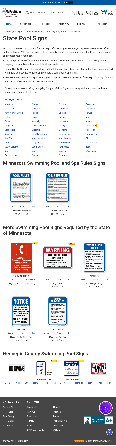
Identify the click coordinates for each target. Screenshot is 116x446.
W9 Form (57, 430)
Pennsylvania (65, 142)
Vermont (36, 151)
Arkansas (90, 104)
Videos (30, 425)
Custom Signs (26, 24)
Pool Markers (83, 24)
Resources (32, 416)
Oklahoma (9, 142)
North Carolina (38, 138)
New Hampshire (39, 134)
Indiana (62, 117)
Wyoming (63, 155)
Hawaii (89, 113)
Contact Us (32, 407)
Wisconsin (36, 155)
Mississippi (10, 130)
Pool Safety (64, 24)
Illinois (34, 117)
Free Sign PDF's (60, 421)
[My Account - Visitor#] (96, 13)
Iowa (88, 117)
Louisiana (63, 121)
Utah (7, 151)
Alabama (9, 104)
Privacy (30, 421)
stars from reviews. (98, 441)
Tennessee (64, 147)
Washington (91, 151)
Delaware (90, 108)
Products (57, 412)
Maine (89, 121)
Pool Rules (45, 24)
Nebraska (90, 130)
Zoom (10, 279)
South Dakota (38, 147)
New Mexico (91, 134)
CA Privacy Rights (35, 430)
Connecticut (64, 108)
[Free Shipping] (81, 13)
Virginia (62, 151)
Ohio (88, 138)
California (9, 108)
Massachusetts (39, 125)
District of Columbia (14, 113)
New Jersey (64, 134)
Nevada (8, 134)
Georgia (62, 113)
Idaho (7, 117)
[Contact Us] (74, 13)
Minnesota (91, 125)
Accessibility (59, 425)
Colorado (36, 108)
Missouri (36, 130)
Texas (89, 147)
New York (9, 138)
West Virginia (11, 155)
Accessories (104, 24)
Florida (35, 113)
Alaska (35, 104)
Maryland (9, 125)
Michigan (63, 125)
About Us (57, 407)
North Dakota (65, 138)
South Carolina (12, 147)
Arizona (62, 104)
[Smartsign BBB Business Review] (98, 420)
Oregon (35, 142)
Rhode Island (92, 142)
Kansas (8, 121)
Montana (63, 130)
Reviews (31, 412)
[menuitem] (9, 24)
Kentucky (36, 121)
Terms (56, 416)
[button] (89, 13)
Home (9, 24)
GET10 (68, 2)
